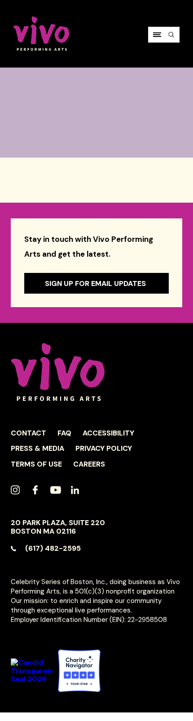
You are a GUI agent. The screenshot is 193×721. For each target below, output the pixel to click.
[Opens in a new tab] (79, 670)
